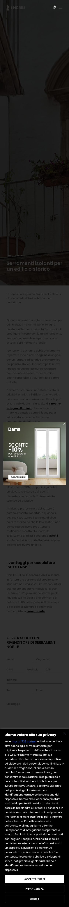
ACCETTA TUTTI (34, 879)
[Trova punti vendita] (54, 7)
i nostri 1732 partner (24, 741)
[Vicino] (65, 734)
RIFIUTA (34, 899)
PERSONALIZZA (34, 889)
